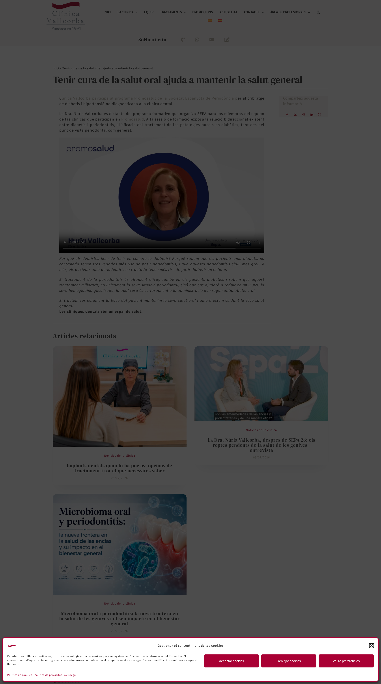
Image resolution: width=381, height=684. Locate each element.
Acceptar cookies (231, 661)
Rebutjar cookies (289, 661)
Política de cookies (19, 675)
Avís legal (70, 675)
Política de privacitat (48, 675)
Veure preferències (346, 661)
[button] (371, 645)
